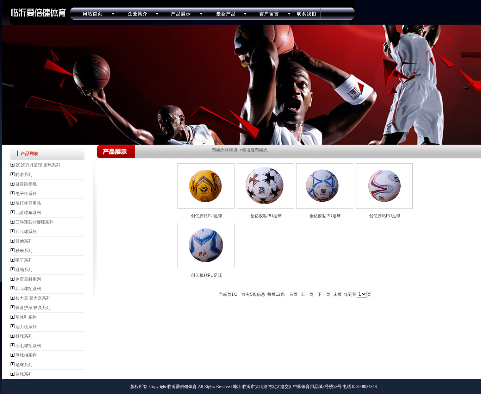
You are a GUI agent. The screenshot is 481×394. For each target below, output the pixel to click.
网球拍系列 (26, 355)
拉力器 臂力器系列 (32, 298)
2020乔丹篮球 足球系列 (37, 165)
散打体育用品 (28, 203)
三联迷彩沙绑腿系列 (34, 222)
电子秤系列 (26, 193)
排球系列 (23, 336)
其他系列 (23, 241)
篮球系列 (23, 374)
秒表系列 (23, 250)
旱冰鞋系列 (26, 317)
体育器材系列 (28, 279)
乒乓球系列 (26, 231)
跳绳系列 (23, 269)
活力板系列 (26, 326)
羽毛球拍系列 (28, 345)
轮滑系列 (23, 174)
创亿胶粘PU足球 (206, 215)
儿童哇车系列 (28, 212)
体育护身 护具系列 (32, 307)
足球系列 (23, 364)
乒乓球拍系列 (28, 288)
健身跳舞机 (26, 184)
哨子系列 (23, 260)
